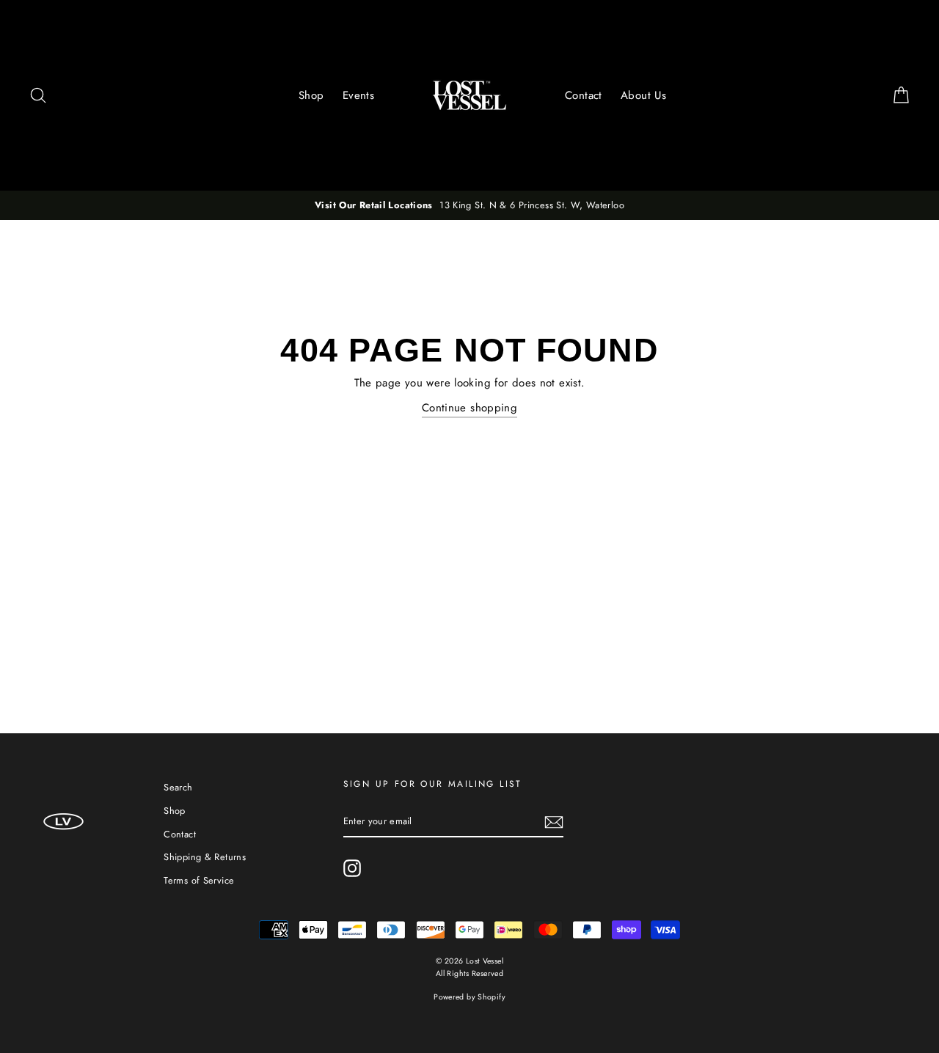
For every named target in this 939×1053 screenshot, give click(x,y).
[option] (469, 205)
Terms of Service (199, 880)
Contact (583, 95)
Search (178, 787)
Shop (311, 95)
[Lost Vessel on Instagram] (352, 868)
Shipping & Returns (205, 857)
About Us (643, 95)
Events (358, 95)
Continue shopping (469, 408)
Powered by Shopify (469, 996)
